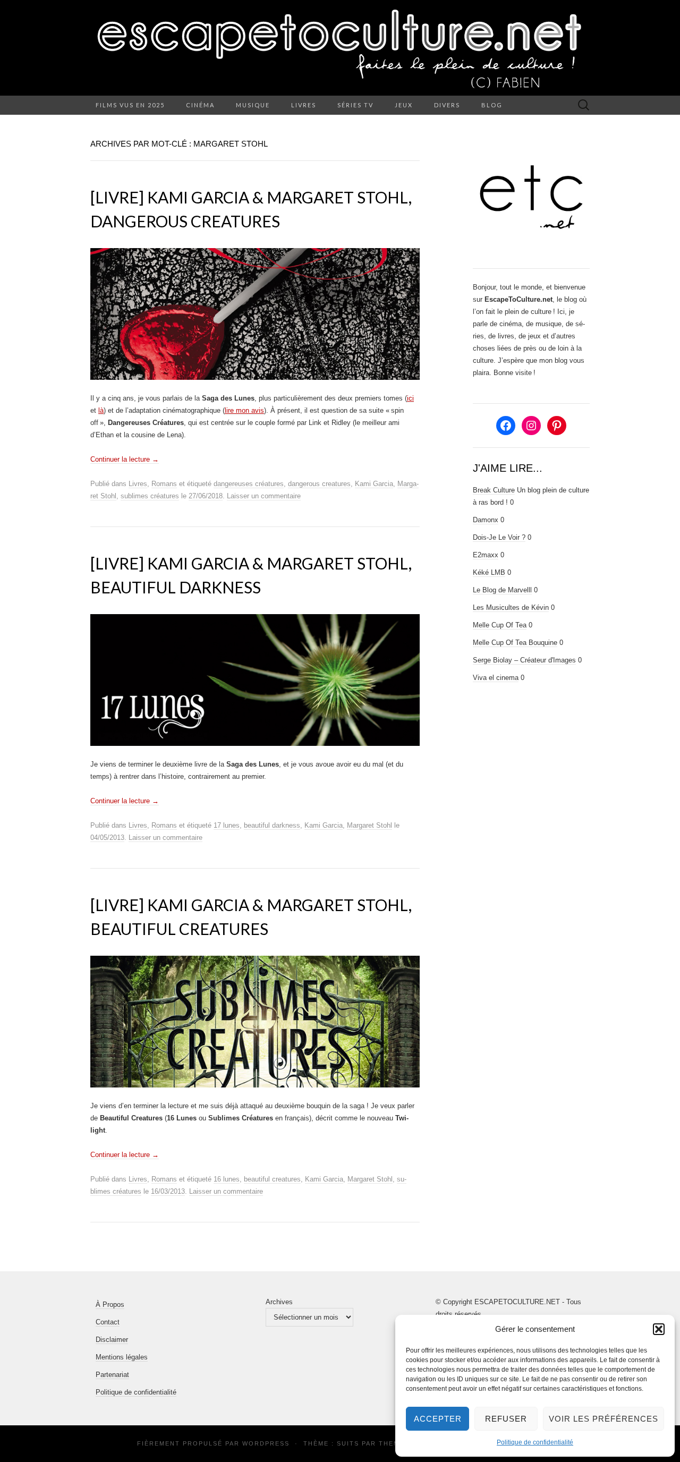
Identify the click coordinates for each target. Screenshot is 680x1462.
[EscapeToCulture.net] (340, 48)
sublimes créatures (150, 496)
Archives (279, 1302)
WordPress (266, 1443)
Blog (492, 104)
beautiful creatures (272, 1179)
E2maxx (485, 555)
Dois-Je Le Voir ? (499, 537)
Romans (164, 484)
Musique (253, 104)
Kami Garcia (374, 484)
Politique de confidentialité (535, 1442)
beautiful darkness (272, 825)
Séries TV (355, 104)
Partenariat (112, 1375)
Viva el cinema (495, 678)
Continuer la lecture (124, 459)
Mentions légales (122, 1357)
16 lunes (227, 1179)
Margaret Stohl (369, 825)
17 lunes (227, 825)
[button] (658, 1329)
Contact (108, 1322)
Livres (303, 104)
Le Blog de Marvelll (502, 590)
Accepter (438, 1418)
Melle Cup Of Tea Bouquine (515, 643)
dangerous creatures (319, 484)
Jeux (404, 104)
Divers (447, 104)
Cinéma (200, 104)
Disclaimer (112, 1340)
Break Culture (494, 490)
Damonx (485, 520)
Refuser (506, 1418)
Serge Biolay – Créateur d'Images (524, 660)
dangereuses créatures (249, 484)
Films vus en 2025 (130, 104)
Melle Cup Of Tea (499, 625)
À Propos (110, 1304)
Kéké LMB (489, 572)
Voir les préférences (603, 1418)
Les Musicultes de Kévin (511, 607)
